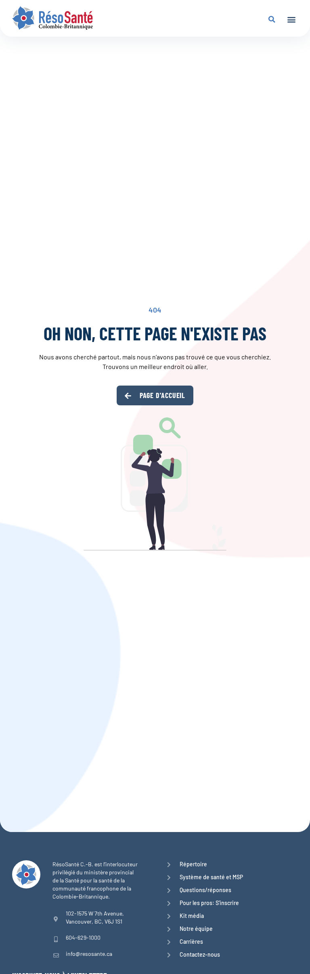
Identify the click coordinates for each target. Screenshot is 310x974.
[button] (291, 19)
